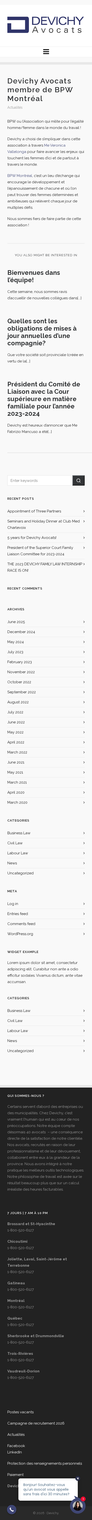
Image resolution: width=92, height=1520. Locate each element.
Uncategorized (20, 873)
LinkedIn (14, 1452)
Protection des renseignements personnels (44, 1463)
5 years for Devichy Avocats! (31, 537)
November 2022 (21, 672)
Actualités (14, 107)
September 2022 (21, 692)
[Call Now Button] (11, 1509)
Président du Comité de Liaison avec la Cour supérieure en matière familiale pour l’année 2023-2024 (43, 399)
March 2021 (17, 782)
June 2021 (15, 762)
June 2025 (16, 622)
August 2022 (18, 702)
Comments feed (21, 924)
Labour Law (17, 853)
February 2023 (19, 662)
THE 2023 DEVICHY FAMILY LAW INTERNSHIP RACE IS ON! (44, 567)
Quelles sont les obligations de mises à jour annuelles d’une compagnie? (42, 332)
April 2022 (15, 742)
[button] (78, 480)
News (12, 863)
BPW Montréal (19, 176)
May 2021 (15, 772)
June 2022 (16, 722)
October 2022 (19, 682)
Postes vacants (20, 1412)
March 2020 (17, 802)
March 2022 (17, 752)
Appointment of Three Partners (34, 511)
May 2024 (15, 642)
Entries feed (17, 914)
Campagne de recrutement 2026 (36, 1423)
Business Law (18, 833)
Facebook (16, 1446)
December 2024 (21, 632)
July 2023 (15, 652)
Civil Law (15, 843)
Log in (12, 904)
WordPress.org (20, 934)
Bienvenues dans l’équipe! (33, 276)
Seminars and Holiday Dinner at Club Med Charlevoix (43, 524)
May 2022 (15, 732)
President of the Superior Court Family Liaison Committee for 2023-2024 (40, 550)
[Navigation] (46, 52)
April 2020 (16, 792)
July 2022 (15, 712)
